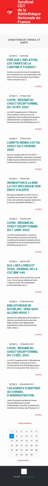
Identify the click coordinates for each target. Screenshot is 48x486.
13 (12, 441)
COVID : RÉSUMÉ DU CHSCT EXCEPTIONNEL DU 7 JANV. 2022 (22, 226)
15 (22, 441)
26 (17, 450)
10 (26, 436)
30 (36, 450)
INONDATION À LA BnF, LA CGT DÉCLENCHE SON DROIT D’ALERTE (24, 186)
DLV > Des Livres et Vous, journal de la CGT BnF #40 (22, 269)
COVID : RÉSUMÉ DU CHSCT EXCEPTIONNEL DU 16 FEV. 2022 (22, 103)
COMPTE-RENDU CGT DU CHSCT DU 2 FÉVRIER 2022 (23, 146)
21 (22, 445)
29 (31, 450)
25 (12, 450)
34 (31, 455)
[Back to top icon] (24, 471)
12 (36, 436)
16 (26, 441)
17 (31, 441)
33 (26, 455)
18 (36, 441)
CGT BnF (12, 56)
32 (22, 455)
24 (36, 445)
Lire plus (38, 86)
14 (17, 441)
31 (17, 455)
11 (31, 436)
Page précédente (24, 423)
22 (26, 445)
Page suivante (23, 460)
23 (31, 445)
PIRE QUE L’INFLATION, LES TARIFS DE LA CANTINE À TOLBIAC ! (22, 63)
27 (22, 450)
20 (17, 445)
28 (26, 450)
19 (12, 445)
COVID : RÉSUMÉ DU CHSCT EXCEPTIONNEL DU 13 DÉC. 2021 (22, 351)
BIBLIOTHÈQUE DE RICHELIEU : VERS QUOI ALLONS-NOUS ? (22, 309)
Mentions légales (28, 477)
